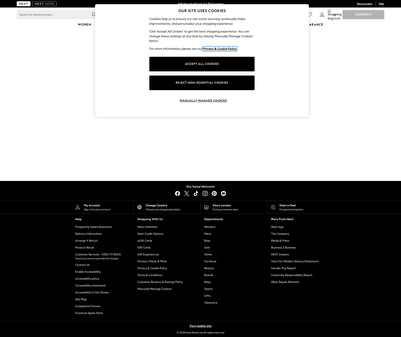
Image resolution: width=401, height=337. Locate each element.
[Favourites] (309, 14)
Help (381, 3)
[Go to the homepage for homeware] (44, 3)
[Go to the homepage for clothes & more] (23, 3)
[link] (322, 14)
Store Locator (364, 3)
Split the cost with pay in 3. (200, 3)
